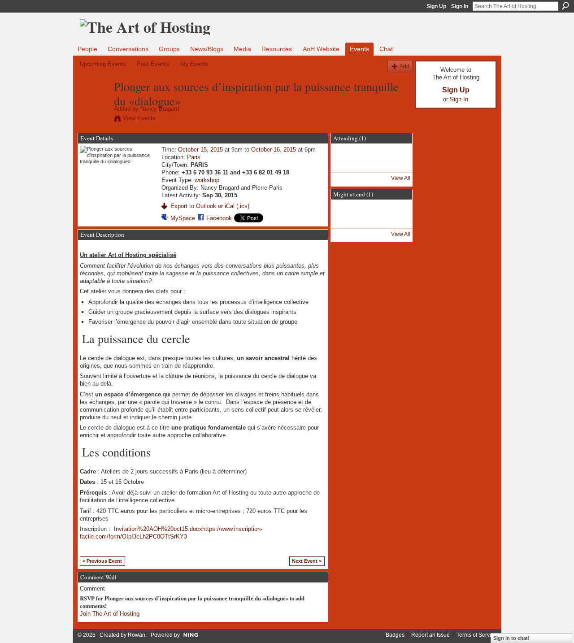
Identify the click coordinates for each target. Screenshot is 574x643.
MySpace (182, 218)
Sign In (459, 6)
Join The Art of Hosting (109, 613)
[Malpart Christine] (347, 221)
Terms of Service (477, 635)
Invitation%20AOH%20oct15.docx (158, 529)
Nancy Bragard (159, 108)
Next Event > (307, 561)
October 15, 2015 (200, 149)
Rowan (136, 635)
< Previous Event (102, 561)
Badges (395, 635)
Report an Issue (430, 635)
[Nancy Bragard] (94, 105)
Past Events (153, 64)
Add (404, 66)
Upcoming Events (103, 64)
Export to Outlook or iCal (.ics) (209, 206)
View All (400, 178)
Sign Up (436, 6)
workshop (207, 180)
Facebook (219, 218)
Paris (193, 157)
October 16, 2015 (273, 149)
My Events (194, 64)
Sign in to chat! (511, 638)
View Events (139, 118)
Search (565, 6)
